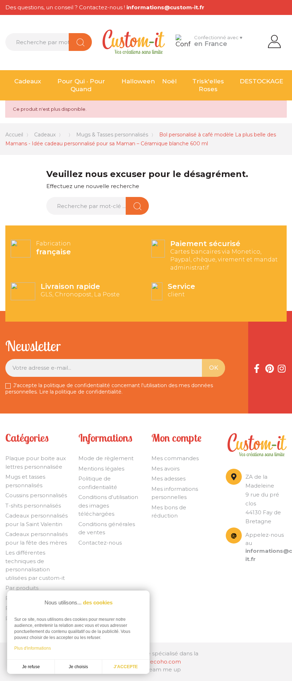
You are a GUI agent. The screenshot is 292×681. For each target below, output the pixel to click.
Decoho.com (163, 661)
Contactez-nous (100, 542)
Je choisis (78, 666)
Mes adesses (168, 478)
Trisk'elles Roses (208, 85)
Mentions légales (101, 468)
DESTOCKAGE (261, 81)
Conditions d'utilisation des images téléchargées (108, 505)
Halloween (138, 81)
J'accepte (126, 666)
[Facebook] (256, 367)
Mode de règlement (106, 458)
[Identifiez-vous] (274, 41)
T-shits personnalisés (33, 505)
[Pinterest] (269, 367)
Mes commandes (175, 458)
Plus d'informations (32, 648)
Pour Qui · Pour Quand (81, 85)
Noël (169, 81)
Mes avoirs (165, 468)
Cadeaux (27, 81)
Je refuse (31, 666)
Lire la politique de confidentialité (80, 392)
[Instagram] (281, 367)
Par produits (21, 587)
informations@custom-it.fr (165, 7)
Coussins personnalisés (36, 495)
